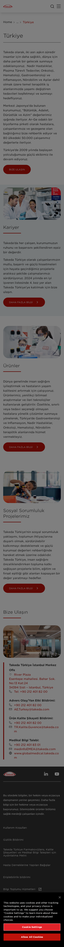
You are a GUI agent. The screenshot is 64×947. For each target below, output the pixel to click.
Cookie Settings (32, 927)
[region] (32, 919)
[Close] (60, 897)
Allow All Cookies (32, 936)
